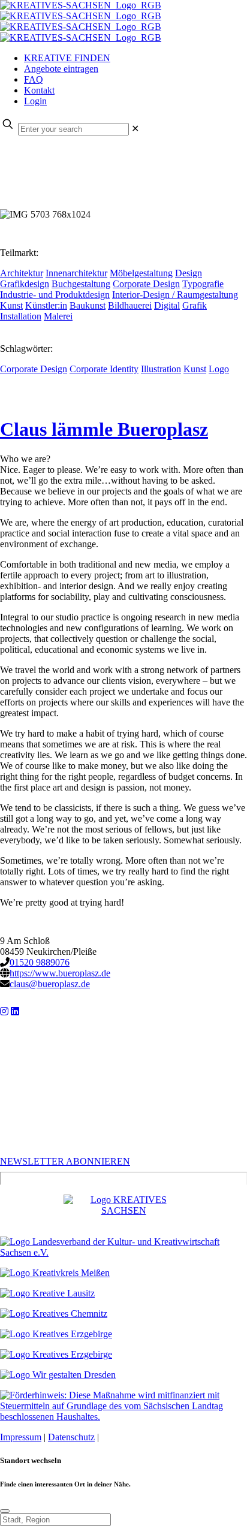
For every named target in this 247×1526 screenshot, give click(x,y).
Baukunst (88, 305)
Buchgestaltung (81, 284)
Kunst (11, 305)
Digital (167, 305)
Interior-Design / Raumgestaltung (175, 294)
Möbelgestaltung (141, 273)
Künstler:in (46, 305)
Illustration (161, 369)
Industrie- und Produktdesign (55, 294)
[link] (135, 128)
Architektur (21, 273)
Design (188, 273)
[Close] (5, 1511)
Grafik (194, 305)
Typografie (203, 284)
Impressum (20, 1437)
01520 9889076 (40, 962)
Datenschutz (71, 1437)
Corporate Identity (104, 369)
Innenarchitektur (76, 273)
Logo (219, 369)
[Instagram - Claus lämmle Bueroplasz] (4, 1011)
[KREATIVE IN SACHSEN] (80, 21)
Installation (20, 316)
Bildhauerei (130, 305)
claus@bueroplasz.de (50, 984)
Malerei (58, 316)
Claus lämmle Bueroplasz (104, 429)
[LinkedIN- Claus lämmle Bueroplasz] (15, 1011)
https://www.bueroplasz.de (60, 973)
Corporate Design (146, 284)
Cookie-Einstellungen (142, 1437)
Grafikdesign (24, 284)
